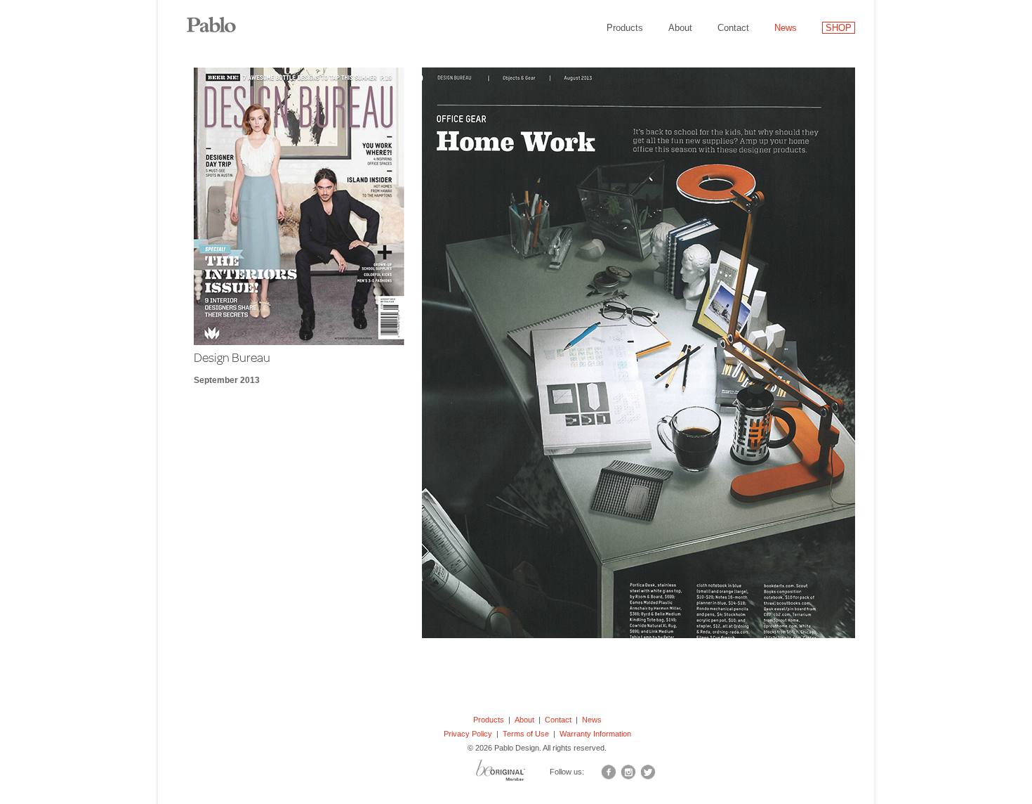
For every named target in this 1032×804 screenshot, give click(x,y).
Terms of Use (526, 734)
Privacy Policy (468, 734)
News (785, 27)
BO (518, 774)
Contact (733, 27)
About (680, 27)
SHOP (839, 27)
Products (625, 27)
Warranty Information (595, 734)
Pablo (221, 17)
